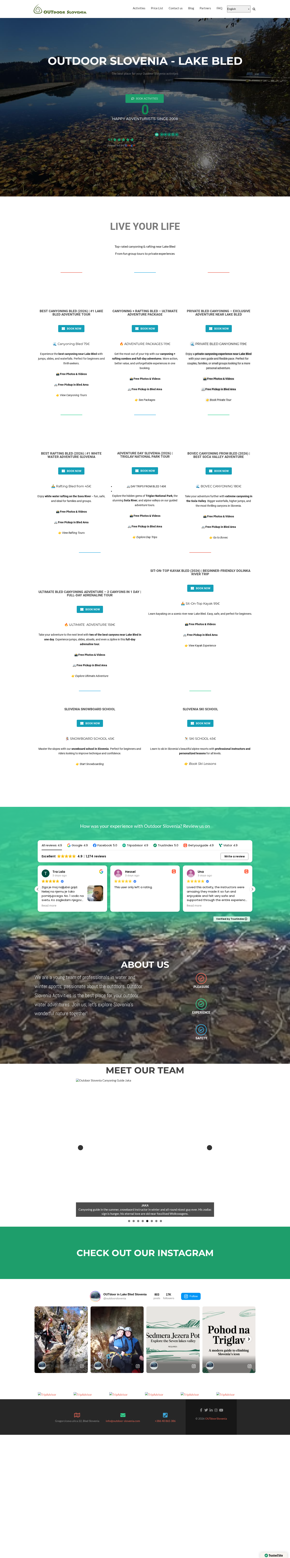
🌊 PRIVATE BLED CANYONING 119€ (219, 344)
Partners (205, 8)
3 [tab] (138, 1221)
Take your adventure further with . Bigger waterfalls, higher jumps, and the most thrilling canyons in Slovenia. (218, 501)
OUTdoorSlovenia (216, 1418)
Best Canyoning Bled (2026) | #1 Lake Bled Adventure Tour (71, 312)
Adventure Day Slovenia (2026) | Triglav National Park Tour (145, 455)
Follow (194, 1296)
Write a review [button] (234, 856)
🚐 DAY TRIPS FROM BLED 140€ (146, 486)
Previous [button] (80, 1147)
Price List (157, 8)
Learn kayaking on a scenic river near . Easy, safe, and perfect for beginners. (200, 613)
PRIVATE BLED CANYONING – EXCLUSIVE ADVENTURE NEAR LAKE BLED (218, 312)
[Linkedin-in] (211, 1410)
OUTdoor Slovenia (121, 134)
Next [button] (209, 1147)
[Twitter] (206, 1410)
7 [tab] (156, 1221)
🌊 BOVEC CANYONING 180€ (218, 486)
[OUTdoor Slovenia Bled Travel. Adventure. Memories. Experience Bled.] (60, 9)
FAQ (219, 8)
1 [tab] (129, 1221)
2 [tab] (134, 1221)
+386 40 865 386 (165, 1421)
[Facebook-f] (201, 1410)
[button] (77, 845)
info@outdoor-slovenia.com (123, 1421)
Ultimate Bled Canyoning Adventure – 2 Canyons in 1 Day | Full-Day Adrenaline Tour (89, 593)
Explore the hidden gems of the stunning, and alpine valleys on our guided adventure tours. (145, 500)
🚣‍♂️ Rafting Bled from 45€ (71, 486)
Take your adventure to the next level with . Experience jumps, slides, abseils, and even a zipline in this (89, 639)
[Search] (254, 9)
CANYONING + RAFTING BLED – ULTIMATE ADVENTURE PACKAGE (145, 312)
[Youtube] (221, 1410)
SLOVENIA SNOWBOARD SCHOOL (89, 709)
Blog (191, 8)
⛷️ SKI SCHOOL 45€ (200, 738)
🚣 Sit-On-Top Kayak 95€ (200, 603)
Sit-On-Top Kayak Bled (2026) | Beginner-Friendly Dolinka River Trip (200, 572)
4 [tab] (143, 1221)
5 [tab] (147, 1221)
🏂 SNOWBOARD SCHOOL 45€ (89, 738)
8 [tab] (161, 1221)
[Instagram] (216, 1410)
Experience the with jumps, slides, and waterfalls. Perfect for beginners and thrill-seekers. (71, 358)
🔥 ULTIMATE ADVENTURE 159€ (89, 625)
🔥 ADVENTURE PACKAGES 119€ (145, 344)
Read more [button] (121, 906)
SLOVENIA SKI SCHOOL (200, 709)
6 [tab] (152, 1221)
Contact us (176, 8)
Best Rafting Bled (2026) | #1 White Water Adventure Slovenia (71, 455)
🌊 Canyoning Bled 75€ (71, 344)
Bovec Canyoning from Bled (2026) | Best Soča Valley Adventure (218, 455)
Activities (139, 8)
